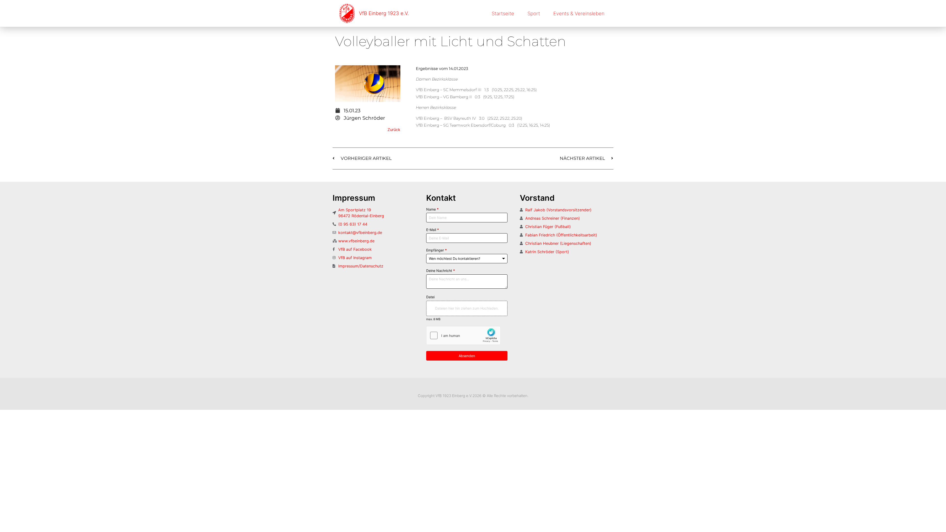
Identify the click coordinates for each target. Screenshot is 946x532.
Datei (430, 297)
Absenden (467, 356)
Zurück (394, 129)
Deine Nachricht (440, 270)
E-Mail (432, 230)
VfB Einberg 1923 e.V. (384, 13)
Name (432, 209)
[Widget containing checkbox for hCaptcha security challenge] (463, 335)
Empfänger (436, 250)
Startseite (503, 14)
